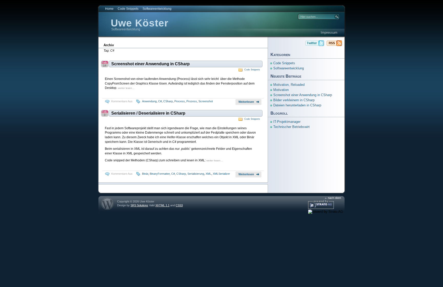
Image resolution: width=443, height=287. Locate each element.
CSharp (168, 101)
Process (179, 101)
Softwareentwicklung (157, 9)
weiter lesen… (126, 88)
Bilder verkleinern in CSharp (294, 100)
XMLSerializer (221, 173)
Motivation (281, 90)
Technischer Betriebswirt (291, 127)
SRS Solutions (139, 205)
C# (160, 101)
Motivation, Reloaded (289, 85)
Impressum (329, 32)
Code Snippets (128, 9)
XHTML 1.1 (162, 205)
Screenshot (205, 101)
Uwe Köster (139, 23)
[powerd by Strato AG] (321, 208)
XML (208, 173)
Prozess (191, 101)
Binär (145, 173)
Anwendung (149, 101)
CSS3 (179, 205)
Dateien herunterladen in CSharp (297, 105)
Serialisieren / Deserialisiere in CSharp (148, 113)
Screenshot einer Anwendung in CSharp (150, 64)
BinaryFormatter (160, 173)
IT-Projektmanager (286, 122)
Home (109, 9)
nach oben (334, 197)
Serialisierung (195, 173)
